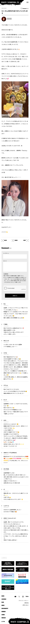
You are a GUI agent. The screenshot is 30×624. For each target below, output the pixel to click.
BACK (5, 240)
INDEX (16, 240)
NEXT (24, 240)
